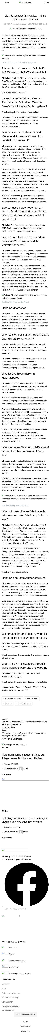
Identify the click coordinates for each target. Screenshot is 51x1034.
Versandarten (7, 1002)
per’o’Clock (30, 674)
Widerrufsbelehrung (10, 998)
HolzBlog (7, 750)
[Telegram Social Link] (28, 710)
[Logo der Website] (25, 2)
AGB (4, 989)
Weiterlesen (7, 774)
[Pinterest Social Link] (16, 710)
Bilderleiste (22, 682)
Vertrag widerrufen (25, 1014)
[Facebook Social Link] (4, 710)
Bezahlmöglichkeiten (10, 1006)
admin (9, 24)
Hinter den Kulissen (25, 11)
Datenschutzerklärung (11, 993)
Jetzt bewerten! (8, 1011)
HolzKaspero (32, 698)
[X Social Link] (10, 710)
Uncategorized (18, 750)
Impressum (6, 984)
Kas (23, 674)
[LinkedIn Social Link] (22, 710)
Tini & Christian (24, 704)
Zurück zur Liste (8, 727)
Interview (8, 704)
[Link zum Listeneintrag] (25, 884)
